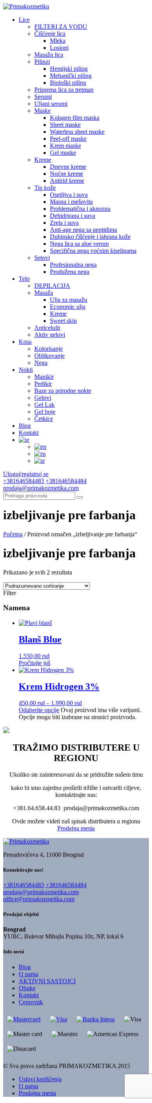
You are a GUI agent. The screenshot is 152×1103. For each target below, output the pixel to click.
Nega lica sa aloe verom (79, 243)
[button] (80, 497)
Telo (24, 278)
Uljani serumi (50, 103)
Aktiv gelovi (49, 334)
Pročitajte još (34, 663)
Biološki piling (68, 82)
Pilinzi (42, 61)
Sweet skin (63, 320)
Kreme (42, 159)
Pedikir (43, 383)
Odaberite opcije (39, 710)
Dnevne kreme (68, 166)
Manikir (44, 376)
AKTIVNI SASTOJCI (47, 981)
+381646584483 (23, 481)
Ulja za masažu (68, 299)
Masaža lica (48, 54)
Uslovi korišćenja (40, 1079)
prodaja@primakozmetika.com (41, 488)
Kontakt (29, 432)
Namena (16, 608)
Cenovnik (31, 1002)
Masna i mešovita (71, 201)
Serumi (43, 96)
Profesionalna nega (73, 264)
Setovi (42, 257)
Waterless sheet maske (77, 131)
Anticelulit (47, 327)
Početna (13, 534)
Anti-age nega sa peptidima (83, 229)
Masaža (43, 292)
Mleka (57, 40)
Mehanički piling (71, 75)
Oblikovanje (49, 355)
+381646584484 (66, 481)
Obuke (27, 988)
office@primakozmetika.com (38, 899)
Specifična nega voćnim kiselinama (93, 250)
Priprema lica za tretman (64, 89)
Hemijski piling (69, 68)
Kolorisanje (48, 348)
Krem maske (65, 145)
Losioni (59, 47)
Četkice (43, 418)
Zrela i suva (64, 222)
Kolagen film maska (74, 117)
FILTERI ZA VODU (60, 26)
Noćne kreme (66, 173)
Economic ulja (67, 306)
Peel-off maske (68, 138)
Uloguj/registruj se (25, 474)
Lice (24, 19)
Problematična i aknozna (80, 208)
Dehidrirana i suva (72, 215)
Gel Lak (44, 404)
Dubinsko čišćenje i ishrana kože (90, 236)
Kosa (25, 341)
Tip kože (45, 187)
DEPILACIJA (52, 285)
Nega (41, 362)
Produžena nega (69, 271)
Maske (42, 110)
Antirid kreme (67, 180)
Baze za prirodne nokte (62, 390)
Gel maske (63, 152)
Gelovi (42, 397)
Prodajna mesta (76, 828)
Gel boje (44, 411)
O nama (28, 974)
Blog (25, 425)
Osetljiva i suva (69, 194)
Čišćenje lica (49, 33)
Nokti (26, 369)
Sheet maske (65, 124)
